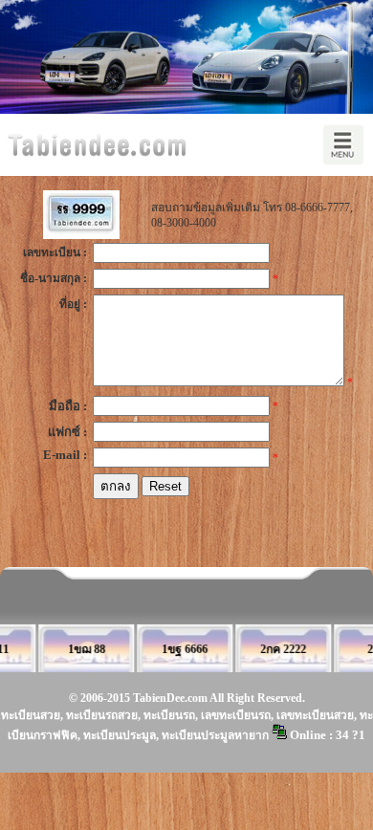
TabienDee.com (170, 698)
